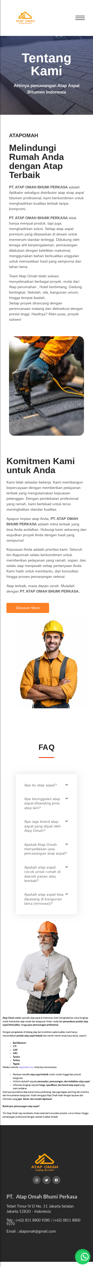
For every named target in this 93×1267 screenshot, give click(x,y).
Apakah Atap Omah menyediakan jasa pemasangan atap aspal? (45, 849)
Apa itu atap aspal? (40, 785)
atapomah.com (26, 1067)
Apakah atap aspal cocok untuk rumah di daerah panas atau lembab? (42, 874)
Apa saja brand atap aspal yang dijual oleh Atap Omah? (42, 826)
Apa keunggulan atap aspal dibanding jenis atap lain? (42, 803)
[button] (46, 785)
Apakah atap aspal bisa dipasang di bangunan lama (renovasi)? (44, 898)
